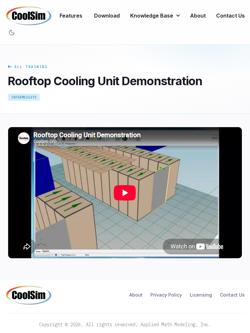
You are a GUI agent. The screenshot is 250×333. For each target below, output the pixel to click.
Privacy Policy (166, 295)
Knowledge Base (151, 15)
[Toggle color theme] (11, 32)
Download (107, 15)
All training (31, 66)
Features (71, 15)
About (198, 15)
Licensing (201, 295)
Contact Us (230, 15)
